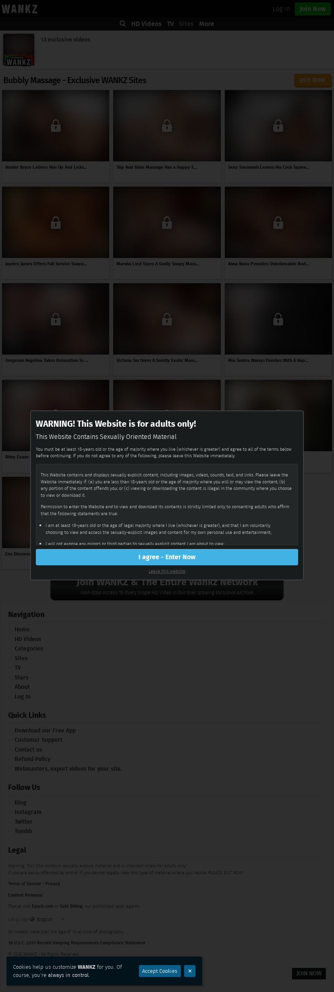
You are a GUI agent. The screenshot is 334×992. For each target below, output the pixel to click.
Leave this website (167, 571)
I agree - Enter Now (167, 557)
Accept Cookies (159, 971)
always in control (68, 975)
